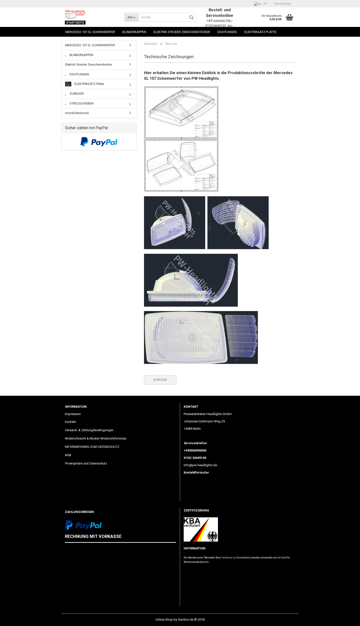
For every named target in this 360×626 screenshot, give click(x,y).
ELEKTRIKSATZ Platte (260, 32)
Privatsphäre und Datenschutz (86, 463)
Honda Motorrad (77, 113)
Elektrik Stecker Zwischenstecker (182, 32)
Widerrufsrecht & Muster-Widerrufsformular (95, 438)
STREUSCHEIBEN (81, 103)
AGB (68, 455)
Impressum (73, 414)
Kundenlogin (283, 3)
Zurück (160, 380)
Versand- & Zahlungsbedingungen (89, 430)
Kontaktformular (196, 472)
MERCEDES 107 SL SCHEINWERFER (90, 32)
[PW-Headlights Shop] (91, 17)
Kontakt (70, 422)
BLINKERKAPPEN (134, 32)
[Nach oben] (346, 618)
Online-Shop (164, 619)
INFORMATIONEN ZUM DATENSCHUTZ (92, 447)
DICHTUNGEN (227, 32)
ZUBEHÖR (76, 93)
